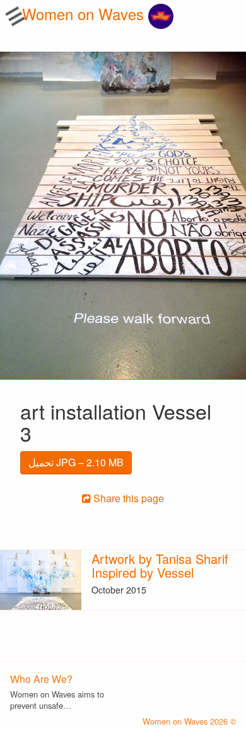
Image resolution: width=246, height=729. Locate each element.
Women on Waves (85, 14)
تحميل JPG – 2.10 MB (76, 462)
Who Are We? (41, 679)
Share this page (127, 498)
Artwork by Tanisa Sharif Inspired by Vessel (159, 565)
